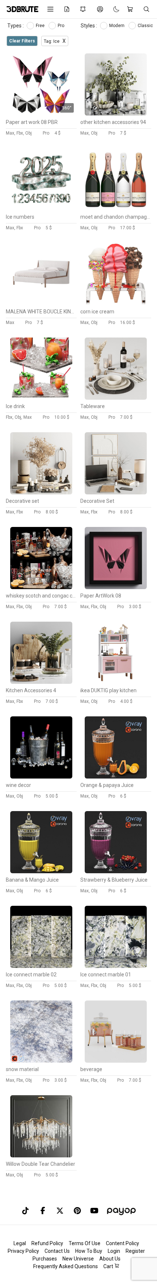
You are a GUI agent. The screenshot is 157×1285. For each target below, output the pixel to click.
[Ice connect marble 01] (116, 966)
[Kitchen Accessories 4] (41, 682)
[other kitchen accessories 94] (116, 114)
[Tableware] (116, 398)
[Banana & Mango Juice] (41, 871)
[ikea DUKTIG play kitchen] (116, 682)
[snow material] (41, 1061)
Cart (108, 1266)
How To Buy (88, 1251)
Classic (146, 25)
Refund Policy (47, 1243)
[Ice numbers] (41, 208)
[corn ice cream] (116, 303)
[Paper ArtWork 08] (116, 587)
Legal (20, 1243)
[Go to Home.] (21, 9)
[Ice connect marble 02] (41, 966)
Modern (117, 25)
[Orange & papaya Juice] (116, 777)
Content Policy (122, 1243)
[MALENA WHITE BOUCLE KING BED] (41, 303)
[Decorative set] (41, 492)
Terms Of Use (84, 1243)
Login (114, 1251)
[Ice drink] (41, 398)
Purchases (44, 1259)
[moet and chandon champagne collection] (116, 208)
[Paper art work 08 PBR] (41, 114)
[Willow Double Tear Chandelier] (41, 1155)
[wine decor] (41, 777)
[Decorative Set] (116, 492)
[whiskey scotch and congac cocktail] (41, 587)
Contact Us (57, 1251)
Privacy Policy (23, 1251)
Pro (61, 25)
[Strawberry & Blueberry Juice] (116, 871)
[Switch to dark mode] (112, 9)
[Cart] (131, 9)
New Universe (78, 1259)
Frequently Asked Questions (65, 1266)
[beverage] (116, 1061)
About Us (109, 1259)
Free (41, 25)
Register (135, 1251)
